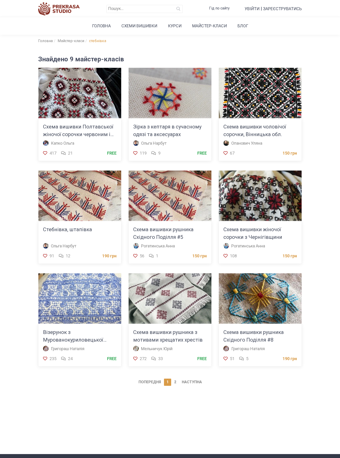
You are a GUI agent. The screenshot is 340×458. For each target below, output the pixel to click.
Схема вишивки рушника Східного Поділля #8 (253, 336)
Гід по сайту (219, 8)
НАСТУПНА (192, 382)
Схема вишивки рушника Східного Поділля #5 (163, 233)
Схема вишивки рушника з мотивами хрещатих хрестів (168, 336)
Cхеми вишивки (139, 25)
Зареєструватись (282, 8)
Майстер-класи (209, 25)
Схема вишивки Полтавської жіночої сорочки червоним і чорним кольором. (78, 131)
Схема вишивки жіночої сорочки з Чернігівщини (252, 233)
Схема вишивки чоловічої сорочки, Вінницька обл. (254, 130)
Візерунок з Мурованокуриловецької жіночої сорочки (73, 336)
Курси (175, 25)
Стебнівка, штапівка (67, 229)
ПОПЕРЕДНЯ (150, 382)
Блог (243, 25)
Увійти (252, 8)
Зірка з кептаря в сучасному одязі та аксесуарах (167, 130)
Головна (101, 25)
